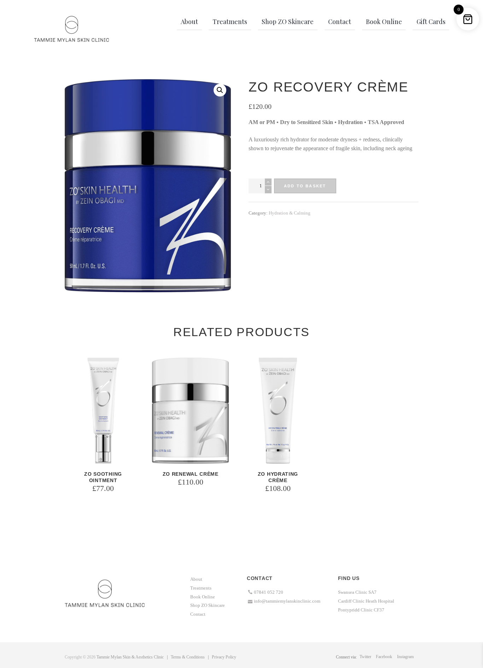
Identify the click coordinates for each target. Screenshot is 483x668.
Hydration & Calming (289, 213)
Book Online (202, 596)
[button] (220, 90)
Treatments (200, 588)
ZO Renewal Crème (191, 474)
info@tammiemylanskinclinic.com (287, 601)
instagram (405, 656)
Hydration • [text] (353, 122)
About (196, 579)
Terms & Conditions (188, 657)
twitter (365, 656)
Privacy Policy (224, 657)
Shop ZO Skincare (207, 605)
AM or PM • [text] (264, 122)
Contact (197, 614)
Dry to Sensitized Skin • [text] (309, 122)
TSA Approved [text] (386, 122)
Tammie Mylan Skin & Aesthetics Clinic (130, 657)
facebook (384, 656)
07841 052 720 (268, 592)
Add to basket (305, 186)
